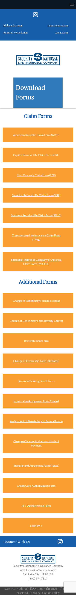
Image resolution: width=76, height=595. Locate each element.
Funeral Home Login (16, 32)
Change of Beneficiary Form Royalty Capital (36, 320)
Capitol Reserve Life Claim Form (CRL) (36, 155)
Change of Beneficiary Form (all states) (36, 300)
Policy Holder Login (58, 25)
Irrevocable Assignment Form (36, 381)
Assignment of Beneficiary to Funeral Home (36, 421)
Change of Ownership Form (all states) (36, 360)
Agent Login (61, 32)
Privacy (35, 593)
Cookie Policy (51, 593)
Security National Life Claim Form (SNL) (36, 195)
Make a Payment (13, 25)
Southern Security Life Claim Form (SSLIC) (36, 215)
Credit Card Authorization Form (36, 485)
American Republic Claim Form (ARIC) (36, 135)
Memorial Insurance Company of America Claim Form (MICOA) (36, 261)
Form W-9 (36, 525)
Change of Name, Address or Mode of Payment (36, 443)
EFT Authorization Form (36, 505)
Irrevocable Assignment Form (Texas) (36, 401)
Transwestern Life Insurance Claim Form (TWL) (36, 237)
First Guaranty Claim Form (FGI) (36, 175)
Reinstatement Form (36, 340)
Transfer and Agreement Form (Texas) (36, 465)
